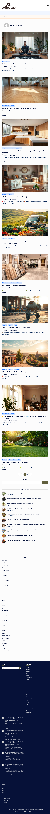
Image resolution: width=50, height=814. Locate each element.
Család (3, 605)
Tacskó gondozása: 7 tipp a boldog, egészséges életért (20, 503)
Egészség (4, 459)
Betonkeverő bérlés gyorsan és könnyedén (16, 328)
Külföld (3, 623)
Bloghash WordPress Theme (36, 809)
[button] (19, 474)
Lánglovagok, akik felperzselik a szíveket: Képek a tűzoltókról (21, 540)
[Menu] (47, 5)
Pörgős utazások (6, 635)
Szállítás (4, 238)
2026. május (4, 560)
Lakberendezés (5, 105)
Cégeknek (4, 325)
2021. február (4, 575)
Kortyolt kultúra (5, 618)
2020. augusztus (5, 585)
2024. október (5, 567)
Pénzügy (10, 369)
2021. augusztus (5, 570)
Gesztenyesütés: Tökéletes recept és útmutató (18, 519)
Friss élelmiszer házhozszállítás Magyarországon (18, 241)
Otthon (12, 105)
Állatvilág (4, 600)
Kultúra (3, 625)
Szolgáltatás (18, 148)
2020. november (5, 580)
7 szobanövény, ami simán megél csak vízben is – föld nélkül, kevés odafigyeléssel (14, 719)
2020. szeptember (6, 583)
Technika (4, 645)
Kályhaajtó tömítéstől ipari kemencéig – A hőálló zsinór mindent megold (24, 498)
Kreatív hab (10, 194)
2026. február (5, 565)
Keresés (25, 479)
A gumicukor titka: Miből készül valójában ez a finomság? (20, 535)
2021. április (4, 573)
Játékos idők (5, 615)
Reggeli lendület (6, 61)
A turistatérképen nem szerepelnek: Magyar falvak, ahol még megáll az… (24, 514)
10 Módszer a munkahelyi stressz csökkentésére (18, 64)
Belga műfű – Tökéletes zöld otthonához (15, 462)
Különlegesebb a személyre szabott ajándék (16, 197)
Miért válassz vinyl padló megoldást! (14, 285)
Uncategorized (5, 651)
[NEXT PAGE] (31, 474)
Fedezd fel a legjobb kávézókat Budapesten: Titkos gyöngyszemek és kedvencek (26, 524)
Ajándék (4, 194)
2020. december (5, 578)
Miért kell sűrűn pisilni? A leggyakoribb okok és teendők (19, 508)
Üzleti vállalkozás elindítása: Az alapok (15, 372)
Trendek (3, 648)
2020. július (4, 588)
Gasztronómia (5, 148)
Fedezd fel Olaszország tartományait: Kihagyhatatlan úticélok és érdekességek (25, 530)
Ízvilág (3, 613)
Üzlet (16, 325)
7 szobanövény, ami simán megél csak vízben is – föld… (20, 493)
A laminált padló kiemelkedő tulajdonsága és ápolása (19, 108)
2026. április (4, 562)
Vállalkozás (17, 369)
